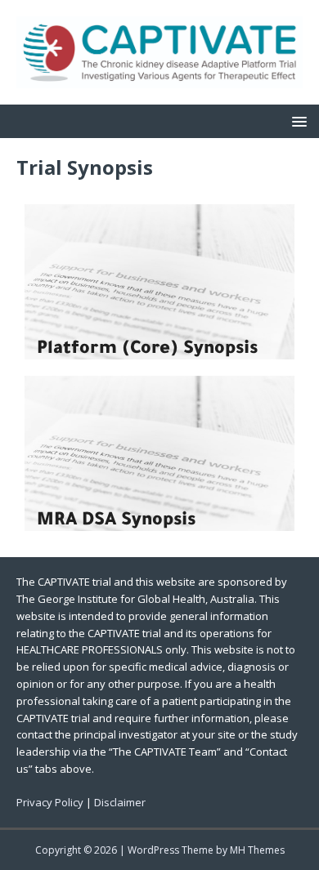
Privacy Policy (49, 802)
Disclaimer (120, 802)
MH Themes (257, 850)
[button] (296, 120)
